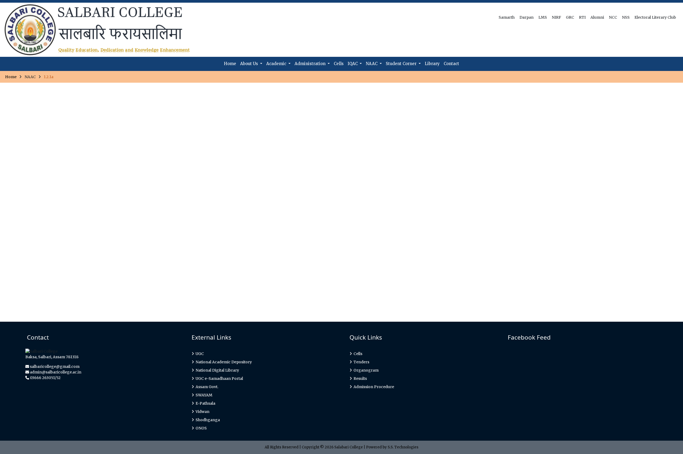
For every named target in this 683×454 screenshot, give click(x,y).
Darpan (526, 17)
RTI (582, 17)
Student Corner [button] (402, 63)
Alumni (597, 17)
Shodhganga (207, 419)
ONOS (200, 428)
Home (230, 63)
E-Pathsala (204, 403)
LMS (543, 17)
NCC (613, 17)
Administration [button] (311, 63)
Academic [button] (276, 63)
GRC (570, 17)
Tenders (360, 362)
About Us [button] (249, 63)
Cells (339, 63)
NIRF (557, 17)
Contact (451, 63)
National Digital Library (216, 370)
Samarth (507, 17)
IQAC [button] (353, 63)
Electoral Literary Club (655, 17)
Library (432, 63)
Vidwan (201, 411)
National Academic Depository (223, 362)
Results (359, 378)
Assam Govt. (206, 386)
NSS (626, 17)
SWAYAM (203, 395)
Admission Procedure (373, 386)
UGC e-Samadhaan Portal (218, 378)
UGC (199, 353)
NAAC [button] (372, 63)
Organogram (365, 370)
